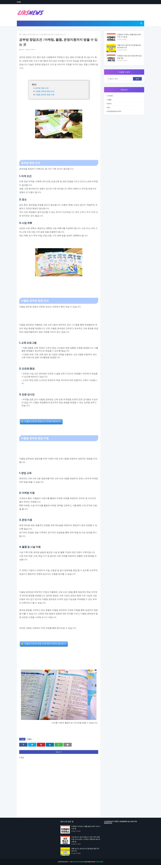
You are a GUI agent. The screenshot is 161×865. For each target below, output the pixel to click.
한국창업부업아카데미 (114, 111)
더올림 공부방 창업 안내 (44, 91)
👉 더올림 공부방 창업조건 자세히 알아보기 (41, 421)
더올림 (24, 34)
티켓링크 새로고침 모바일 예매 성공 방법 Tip (129, 57)
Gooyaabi (99, 862)
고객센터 (110, 96)
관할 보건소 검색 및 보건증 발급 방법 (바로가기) (129, 46)
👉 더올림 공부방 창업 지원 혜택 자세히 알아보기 (43, 644)
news (22, 49)
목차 (34, 84)
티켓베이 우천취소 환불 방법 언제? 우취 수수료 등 (129, 35)
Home (19, 2)
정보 (108, 107)
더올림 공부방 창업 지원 (44, 95)
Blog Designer (78, 862)
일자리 (109, 104)
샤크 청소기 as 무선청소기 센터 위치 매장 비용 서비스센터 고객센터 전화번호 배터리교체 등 (85, 839)
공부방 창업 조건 (42, 88)
